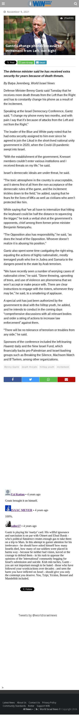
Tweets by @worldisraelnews (37, 615)
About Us (21, 702)
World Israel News (49, 709)
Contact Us (34, 702)
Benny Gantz (11, 367)
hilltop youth (47, 367)
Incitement (63, 367)
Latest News (9, 702)
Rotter (31, 706)
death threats (29, 367)
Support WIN (43, 706)
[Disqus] (39, 434)
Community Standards (14, 706)
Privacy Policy (49, 702)
